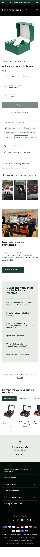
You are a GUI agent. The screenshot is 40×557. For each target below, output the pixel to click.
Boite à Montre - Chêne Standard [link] (9, 423)
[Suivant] (37, 2)
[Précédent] (3, 2)
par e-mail (34, 137)
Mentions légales (28, 543)
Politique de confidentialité (28, 538)
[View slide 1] (16, 454)
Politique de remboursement (12, 538)
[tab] (9, 398)
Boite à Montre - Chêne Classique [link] (25, 423)
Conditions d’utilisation (14, 540)
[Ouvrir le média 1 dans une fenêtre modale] (34, 24)
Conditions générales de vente (15, 543)
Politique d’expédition (26, 540)
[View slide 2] (18, 454)
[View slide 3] (21, 454)
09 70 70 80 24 (21, 137)
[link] (9, 411)
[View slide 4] (24, 454)
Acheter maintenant (20, 112)
